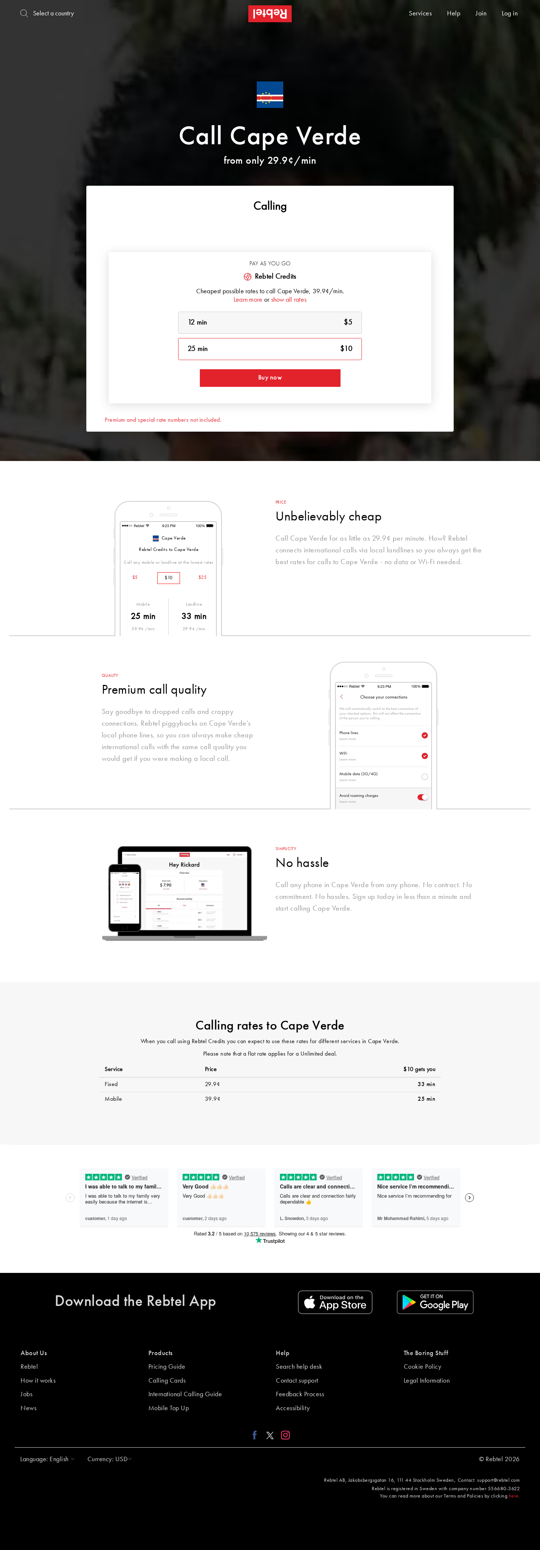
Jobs (26, 1394)
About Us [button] (34, 1353)
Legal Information (427, 1380)
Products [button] (160, 1353)
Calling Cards (167, 1380)
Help (453, 13)
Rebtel (29, 1367)
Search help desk (299, 1367)
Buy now (270, 377)
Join (481, 13)
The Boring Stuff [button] (426, 1353)
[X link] (270, 1435)
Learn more (248, 300)
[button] (45, 1459)
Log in (510, 13)
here (514, 1496)
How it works (38, 1380)
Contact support (297, 1380)
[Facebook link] (256, 1435)
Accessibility (293, 1408)
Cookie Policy (423, 1367)
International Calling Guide (185, 1394)
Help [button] (282, 1353)
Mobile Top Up (168, 1408)
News (28, 1408)
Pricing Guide (167, 1367)
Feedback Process (300, 1394)
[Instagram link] (283, 1435)
